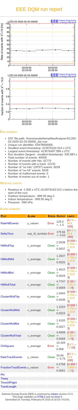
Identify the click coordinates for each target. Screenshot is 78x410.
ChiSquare (7, 345)
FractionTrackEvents (14, 367)
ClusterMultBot (10, 323)
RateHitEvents (10, 223)
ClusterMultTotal (11, 335)
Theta (4, 378)
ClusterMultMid (10, 310)
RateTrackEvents (11, 357)
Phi (3, 374)
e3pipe (54, 394)
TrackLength (8, 386)
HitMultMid (7, 259)
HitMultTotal (8, 284)
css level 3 (56, 396)
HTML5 (41, 396)
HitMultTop (7, 245)
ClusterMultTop (10, 296)
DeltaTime (7, 233)
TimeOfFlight (9, 382)
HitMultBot (7, 272)
